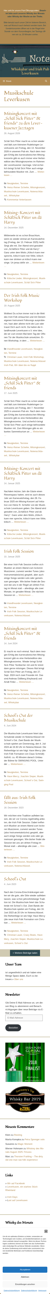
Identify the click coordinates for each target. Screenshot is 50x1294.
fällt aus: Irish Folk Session (20, 800)
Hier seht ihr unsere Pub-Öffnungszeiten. (21, 10)
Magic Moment (25, 1144)
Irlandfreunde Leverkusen (19, 349)
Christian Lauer (14, 357)
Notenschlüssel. (23, 615)
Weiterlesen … (37, 340)
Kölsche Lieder (14, 278)
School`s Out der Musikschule (18, 718)
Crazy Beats (29, 935)
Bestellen (13, 1027)
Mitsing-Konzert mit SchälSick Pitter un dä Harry (23, 217)
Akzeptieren (25, 1269)
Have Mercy (13, 776)
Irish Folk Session (19, 551)
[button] (46, 1231)
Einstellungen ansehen (25, 1284)
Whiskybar (14, 195)
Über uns (18, 979)
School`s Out (30, 780)
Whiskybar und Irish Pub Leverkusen (30, 71)
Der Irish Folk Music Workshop (22, 298)
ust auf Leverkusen (17, 1200)
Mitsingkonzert (37, 187)
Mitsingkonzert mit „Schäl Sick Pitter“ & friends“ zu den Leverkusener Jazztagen (23, 121)
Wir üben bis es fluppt (25, 365)
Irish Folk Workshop (33, 357)
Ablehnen (25, 1277)
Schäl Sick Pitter (32, 282)
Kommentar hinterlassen (19, 199)
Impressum (42, 1290)
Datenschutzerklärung (12, 1290)
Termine (24, 183)
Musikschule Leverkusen (16, 191)
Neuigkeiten (13, 183)
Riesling (18, 1135)
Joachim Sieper (28, 776)
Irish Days (12, 1197)
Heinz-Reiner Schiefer (18, 187)
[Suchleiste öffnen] (46, 81)
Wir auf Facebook (16, 1183)
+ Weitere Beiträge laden (25, 953)
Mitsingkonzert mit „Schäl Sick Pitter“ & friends (22, 383)
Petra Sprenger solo (35, 1139)
